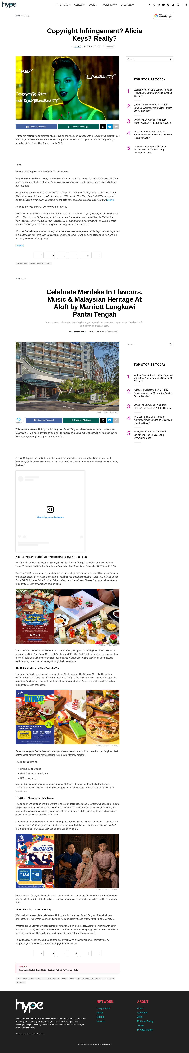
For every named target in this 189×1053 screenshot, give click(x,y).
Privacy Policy (145, 1029)
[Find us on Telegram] (168, 4)
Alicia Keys (22, 264)
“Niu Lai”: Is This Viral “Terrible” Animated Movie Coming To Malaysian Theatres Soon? (153, 134)
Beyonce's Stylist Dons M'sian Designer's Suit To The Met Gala (48, 970)
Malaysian (109, 979)
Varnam (101, 1021)
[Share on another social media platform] (116, 126)
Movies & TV (108, 5)
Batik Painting (52, 979)
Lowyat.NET (103, 1008)
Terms (140, 1025)
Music (92, 5)
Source (110, 200)
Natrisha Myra (79, 332)
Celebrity (25, 16)
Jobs (139, 1017)
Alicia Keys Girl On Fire (40, 264)
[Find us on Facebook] (149, 4)
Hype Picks (62, 5)
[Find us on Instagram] (159, 4)
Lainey (77, 46)
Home (18, 16)
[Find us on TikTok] (173, 5)
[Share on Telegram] (110, 126)
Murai (100, 1012)
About (140, 1008)
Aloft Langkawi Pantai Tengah (30, 979)
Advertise (142, 1012)
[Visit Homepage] (9, 5)
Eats (24, 278)
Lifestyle (126, 5)
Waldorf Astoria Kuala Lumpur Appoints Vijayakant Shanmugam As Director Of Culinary (153, 93)
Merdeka (21, 983)
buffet (64, 979)
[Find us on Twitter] (154, 4)
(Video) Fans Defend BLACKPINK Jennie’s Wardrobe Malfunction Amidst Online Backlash (153, 108)
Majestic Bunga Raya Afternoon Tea (86, 979)
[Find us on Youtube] (163, 4)
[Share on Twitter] (103, 126)
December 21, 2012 (93, 46)
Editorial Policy (145, 1021)
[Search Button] (186, 4)
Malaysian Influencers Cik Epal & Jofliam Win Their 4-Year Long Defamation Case (150, 149)
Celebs (78, 5)
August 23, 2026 (96, 332)
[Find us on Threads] (178, 5)
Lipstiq (100, 1017)
